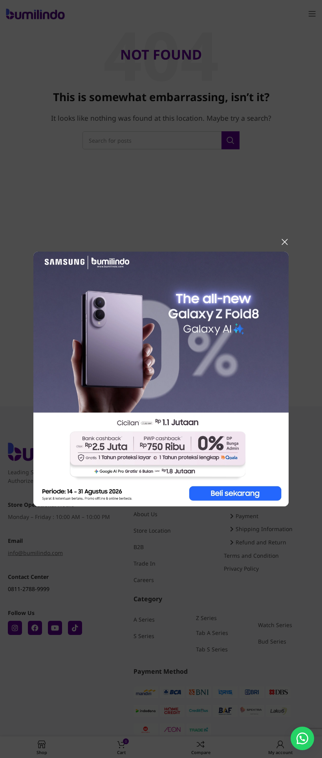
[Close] (285, 242)
